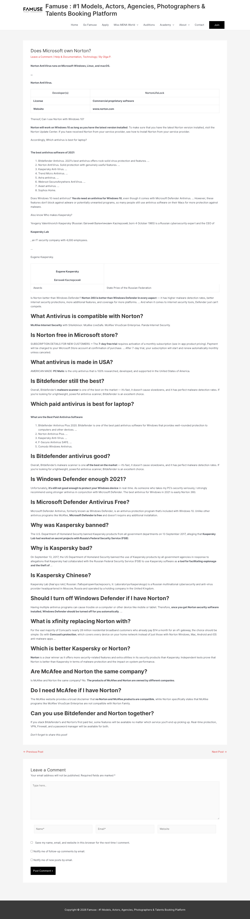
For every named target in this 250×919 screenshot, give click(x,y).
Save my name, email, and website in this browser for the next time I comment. (82, 842)
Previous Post (33, 751)
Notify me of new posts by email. (53, 860)
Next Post (219, 751)
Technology (90, 56)
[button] (136, 25)
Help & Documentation (67, 56)
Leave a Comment (41, 56)
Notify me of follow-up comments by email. (59, 851)
